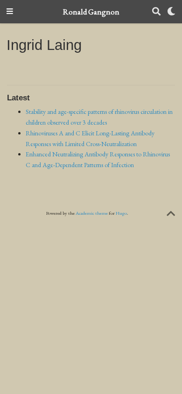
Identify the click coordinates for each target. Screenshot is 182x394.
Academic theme (92, 213)
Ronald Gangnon (91, 12)
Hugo (121, 213)
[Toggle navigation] (10, 12)
